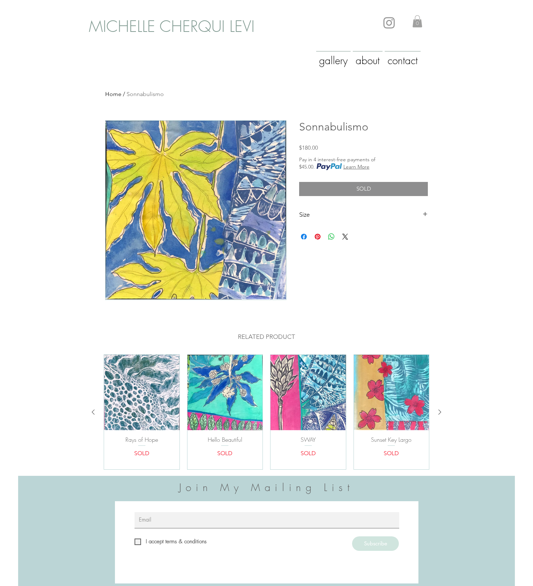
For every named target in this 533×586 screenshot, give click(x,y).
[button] (417, 21)
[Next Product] (439, 412)
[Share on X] (345, 236)
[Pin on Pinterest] (317, 236)
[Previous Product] (93, 412)
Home (113, 94)
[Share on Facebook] (303, 236)
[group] (266, 412)
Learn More (356, 166)
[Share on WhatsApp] (331, 236)
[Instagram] (389, 22)
